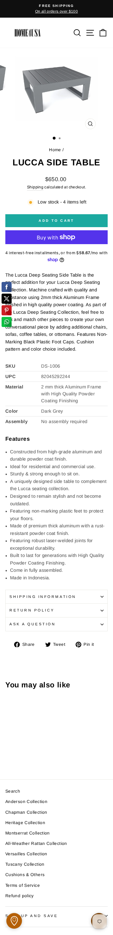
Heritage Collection (25, 822)
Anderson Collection (26, 801)
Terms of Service (22, 885)
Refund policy (19, 895)
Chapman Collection (26, 812)
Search (12, 791)
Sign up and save (31, 916)
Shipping (35, 187)
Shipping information (42, 596)
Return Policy (32, 610)
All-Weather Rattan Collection (36, 843)
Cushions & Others (25, 874)
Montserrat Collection (27, 833)
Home (55, 149)
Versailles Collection (26, 854)
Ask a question (32, 624)
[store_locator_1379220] (14, 921)
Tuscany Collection (25, 864)
